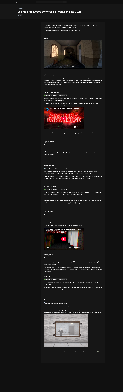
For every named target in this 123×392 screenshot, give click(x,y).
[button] (51, 2)
